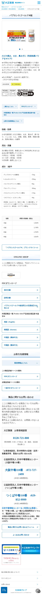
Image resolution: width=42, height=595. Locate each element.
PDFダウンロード (27, 106)
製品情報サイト (20, 2)
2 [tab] (22, 49)
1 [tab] (19, 49)
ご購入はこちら (9, 106)
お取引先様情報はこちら (11, 121)
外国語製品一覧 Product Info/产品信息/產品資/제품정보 (19, 114)
